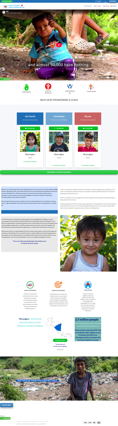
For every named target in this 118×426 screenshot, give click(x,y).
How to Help (97, 6)
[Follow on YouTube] (100, 1)
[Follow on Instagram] (97, 1)
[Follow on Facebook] (95, 1)
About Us (19, 421)
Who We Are (87, 6)
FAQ (47, 421)
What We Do (26, 421)
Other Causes (34, 421)
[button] (105, 1)
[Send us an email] (98, 1)
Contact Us (42, 421)
